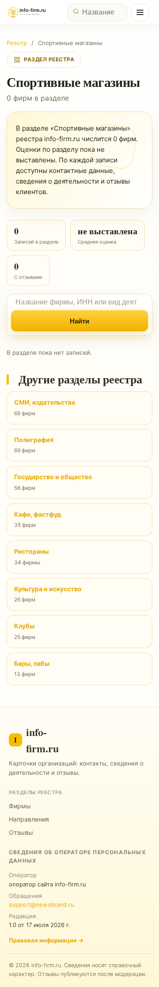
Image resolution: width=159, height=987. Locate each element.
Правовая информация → (46, 940)
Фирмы (20, 806)
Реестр (17, 42)
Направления (29, 819)
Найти (79, 321)
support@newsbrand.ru (41, 904)
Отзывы (21, 832)
